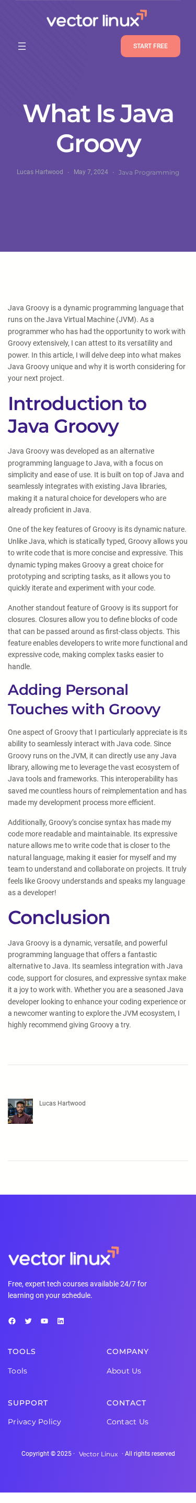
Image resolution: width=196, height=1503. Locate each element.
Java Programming (149, 172)
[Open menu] (22, 46)
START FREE (150, 46)
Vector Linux (98, 1454)
